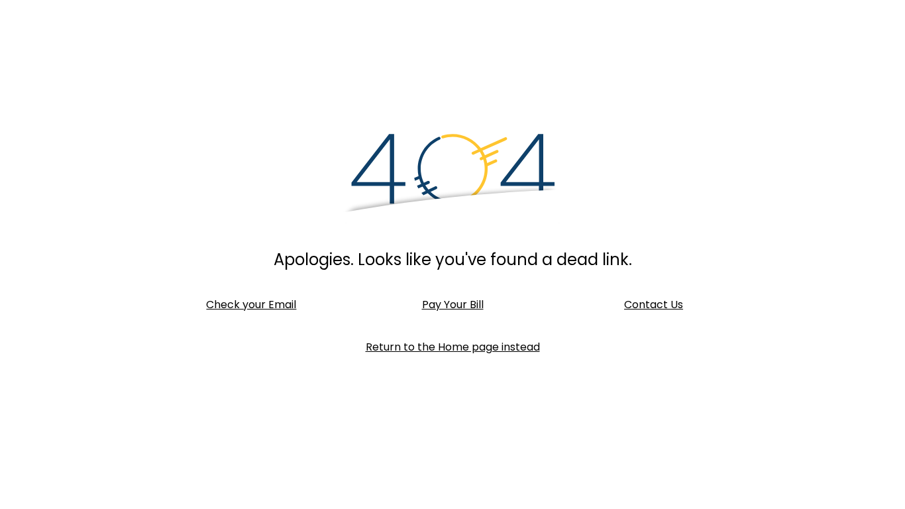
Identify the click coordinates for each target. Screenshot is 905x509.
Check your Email (251, 304)
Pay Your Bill (453, 304)
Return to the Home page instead (453, 347)
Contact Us (653, 304)
